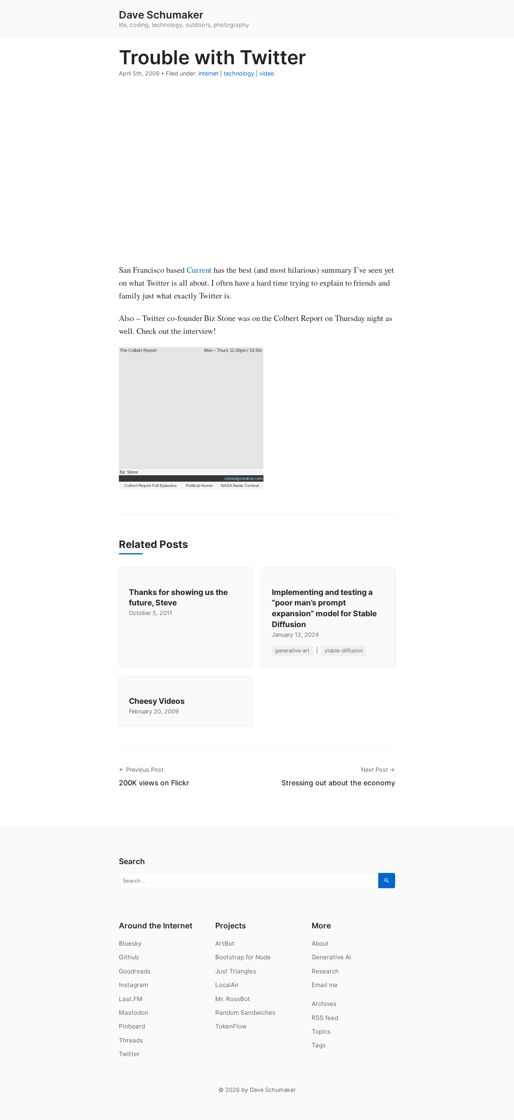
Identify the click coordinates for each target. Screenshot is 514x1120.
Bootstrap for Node (243, 957)
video (266, 73)
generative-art (292, 651)
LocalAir (227, 985)
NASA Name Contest (240, 485)
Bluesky (130, 943)
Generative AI (331, 957)
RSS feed (325, 1018)
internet (208, 73)
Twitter (129, 1054)
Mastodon (133, 1012)
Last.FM (131, 999)
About (320, 943)
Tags (319, 1045)
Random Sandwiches (245, 1012)
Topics (321, 1031)
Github (129, 957)
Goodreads (135, 971)
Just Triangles (235, 971)
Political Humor (199, 485)
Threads (131, 1040)
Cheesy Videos (157, 701)
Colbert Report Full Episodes (150, 485)
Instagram (133, 985)
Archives (324, 1004)
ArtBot (225, 943)
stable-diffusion (343, 651)
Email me (325, 985)
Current (199, 269)
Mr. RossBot (232, 999)
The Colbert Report (138, 350)
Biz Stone (129, 472)
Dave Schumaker (161, 15)
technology (239, 73)
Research (325, 971)
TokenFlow (231, 1026)
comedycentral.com (243, 478)
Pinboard (132, 1026)
